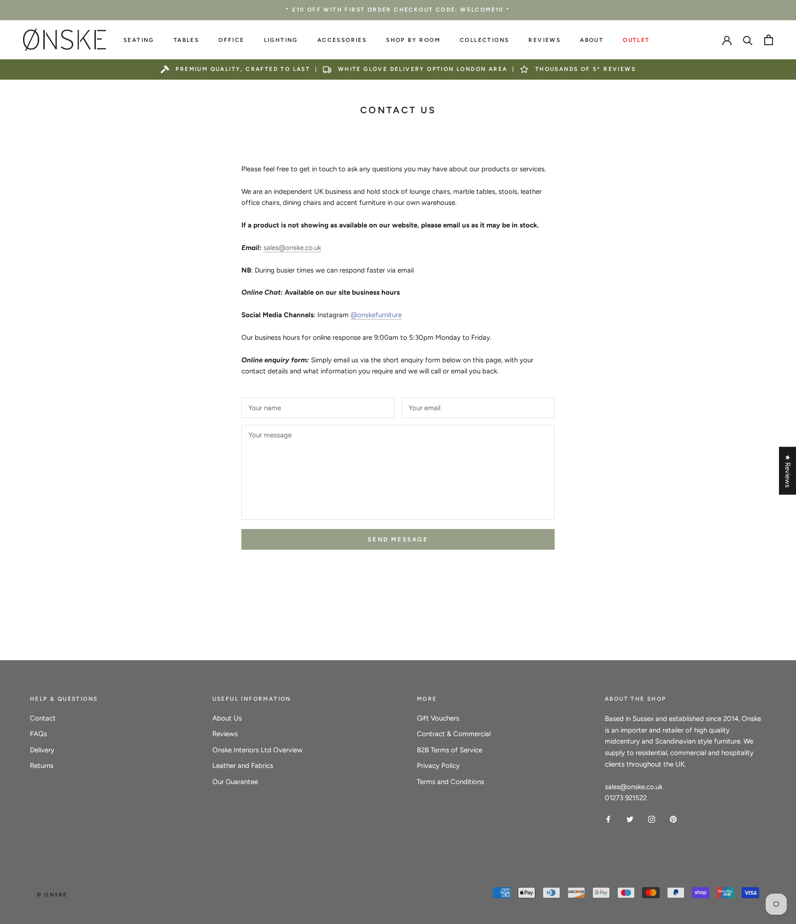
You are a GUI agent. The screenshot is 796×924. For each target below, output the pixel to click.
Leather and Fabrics (242, 765)
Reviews (544, 40)
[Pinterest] (673, 819)
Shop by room (413, 40)
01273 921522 (626, 798)
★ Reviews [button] (788, 470)
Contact (43, 718)
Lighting (281, 40)
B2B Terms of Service (449, 750)
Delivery (42, 750)
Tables (186, 40)
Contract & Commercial (454, 734)
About (591, 40)
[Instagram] (651, 819)
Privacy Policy (438, 765)
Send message (398, 539)
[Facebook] (608, 819)
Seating (138, 40)
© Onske (52, 895)
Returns (41, 765)
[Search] (748, 40)
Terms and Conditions (450, 782)
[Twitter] (629, 819)
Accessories (342, 40)
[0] (768, 40)
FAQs (38, 734)
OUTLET (636, 40)
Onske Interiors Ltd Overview (257, 750)
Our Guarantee (235, 782)
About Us (227, 718)
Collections (484, 40)
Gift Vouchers (438, 718)
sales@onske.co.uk (292, 248)
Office (231, 40)
